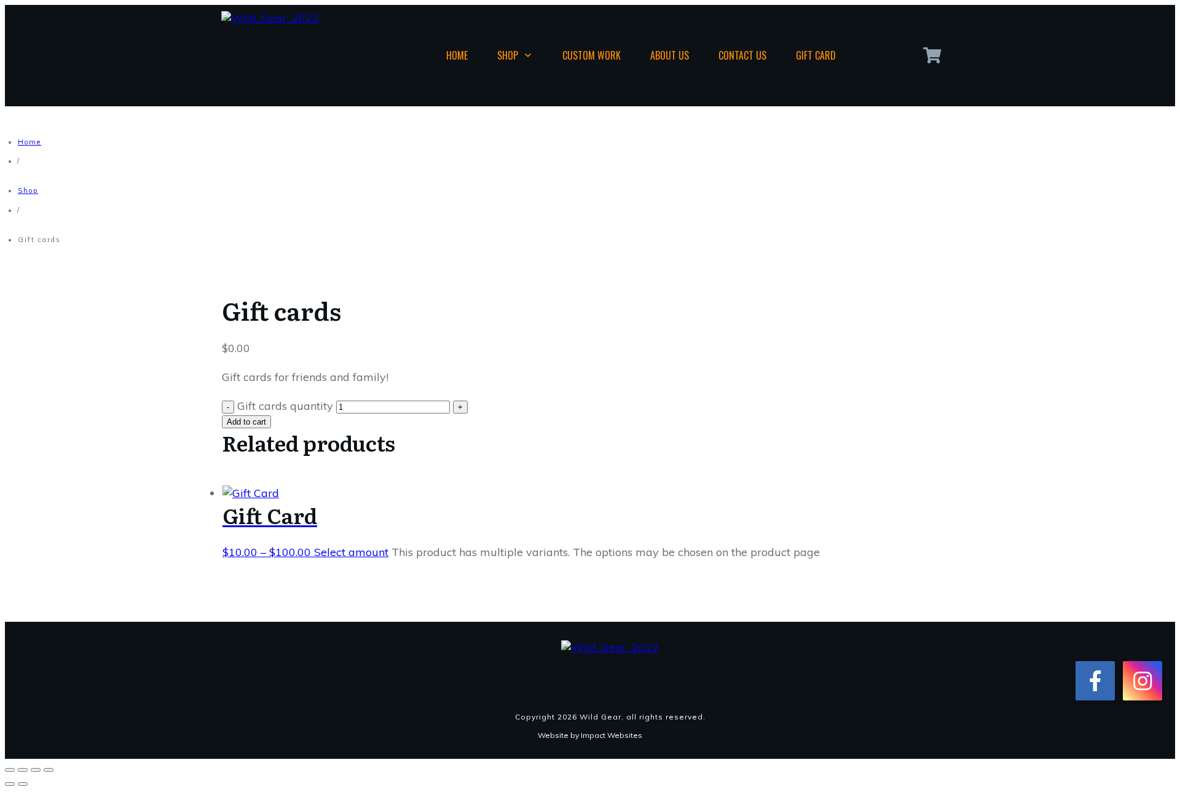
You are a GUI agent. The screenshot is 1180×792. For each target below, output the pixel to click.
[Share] (36, 770)
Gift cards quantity (285, 406)
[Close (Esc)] (48, 770)
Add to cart (246, 421)
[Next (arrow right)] (23, 784)
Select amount (351, 552)
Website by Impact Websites (590, 735)
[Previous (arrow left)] (10, 784)
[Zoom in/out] (10, 770)
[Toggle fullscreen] (23, 770)
